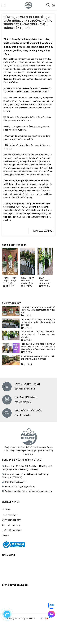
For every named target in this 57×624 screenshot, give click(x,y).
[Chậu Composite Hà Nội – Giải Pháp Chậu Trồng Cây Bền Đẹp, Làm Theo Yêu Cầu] (45, 261)
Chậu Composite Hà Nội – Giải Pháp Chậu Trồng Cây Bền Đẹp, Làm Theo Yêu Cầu (45, 280)
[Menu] (3, 5)
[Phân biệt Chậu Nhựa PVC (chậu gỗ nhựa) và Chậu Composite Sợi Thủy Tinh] (10, 261)
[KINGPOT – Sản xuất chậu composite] (28, 5)
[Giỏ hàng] (53, 5)
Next (49, 269)
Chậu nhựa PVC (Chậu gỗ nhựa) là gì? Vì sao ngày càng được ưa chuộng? (27, 280)
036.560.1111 (22, 482)
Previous (5, 269)
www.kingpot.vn (21, 491)
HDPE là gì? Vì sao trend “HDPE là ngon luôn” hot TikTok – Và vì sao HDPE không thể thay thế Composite (38, 346)
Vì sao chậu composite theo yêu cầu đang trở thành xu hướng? (38, 357)
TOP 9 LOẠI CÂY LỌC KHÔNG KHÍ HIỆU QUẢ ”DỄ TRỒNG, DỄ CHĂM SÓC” (42, 231)
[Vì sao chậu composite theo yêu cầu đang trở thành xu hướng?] (11, 360)
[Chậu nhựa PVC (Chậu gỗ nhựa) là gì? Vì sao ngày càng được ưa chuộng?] (27, 261)
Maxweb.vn (31, 618)
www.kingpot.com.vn (42, 491)
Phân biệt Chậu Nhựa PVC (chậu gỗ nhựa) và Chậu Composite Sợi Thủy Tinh (9, 280)
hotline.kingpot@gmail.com (23, 486)
